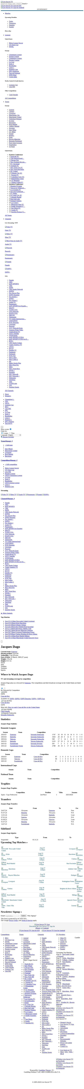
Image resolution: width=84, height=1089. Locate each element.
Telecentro (12, 378)
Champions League (15, 55)
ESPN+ (11, 298)
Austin (27, 1021)
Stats (2, 664)
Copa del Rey (5, 696)
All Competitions (10, 98)
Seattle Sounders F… (18, 206)
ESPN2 (11, 291)
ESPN (11, 287)
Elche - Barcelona (68, 958)
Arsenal (11, 110)
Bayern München (14, 139)
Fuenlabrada (14, 743)
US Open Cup (13, 45)
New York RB (29, 977)
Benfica (11, 135)
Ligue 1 (11, 67)
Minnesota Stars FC (17, 204)
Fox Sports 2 (13, 300)
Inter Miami (28, 966)
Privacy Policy (13, 920)
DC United (14, 171)
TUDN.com (13, 383)
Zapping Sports (14, 387)
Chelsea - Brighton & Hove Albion (65, 977)
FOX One (12, 356)
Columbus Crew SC (17, 177)
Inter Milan (12, 130)
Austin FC (14, 210)
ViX (10, 385)
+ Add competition (11, 464)
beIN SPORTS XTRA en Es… (15, 562)
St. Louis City (29, 1004)
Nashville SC (14, 156)
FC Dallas (13, 193)
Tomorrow (12, 23)
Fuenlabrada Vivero (16, 746)
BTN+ (11, 341)
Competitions (5, 460)
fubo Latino (13, 357)
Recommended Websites (65, 1040)
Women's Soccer (65, 1022)
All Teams (8, 215)
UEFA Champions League (13, 475)
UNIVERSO (13, 321)
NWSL (11, 47)
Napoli (11, 134)
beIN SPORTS (14, 284)
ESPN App (41, 699)
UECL (7, 403)
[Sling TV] (13, 494)
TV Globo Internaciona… (17, 319)
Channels (8, 219)
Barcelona (12, 122)
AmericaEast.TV (14, 332)
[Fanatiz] (39, 494)
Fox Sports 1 (13, 297)
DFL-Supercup (14, 71)
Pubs (61, 1037)
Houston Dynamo (16, 186)
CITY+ (11, 346)
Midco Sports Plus (15, 363)
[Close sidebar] (1, 641)
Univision (12, 324)
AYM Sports (13, 335)
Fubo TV (63, 940)
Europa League (14, 56)
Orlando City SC (16, 173)
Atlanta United (30, 991)
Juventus (12, 128)
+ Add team (8, 445)
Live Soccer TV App (67, 1024)
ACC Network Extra (16, 328)
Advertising (64, 1028)
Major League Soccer (16, 43)
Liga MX (12, 87)
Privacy (62, 1030)
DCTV (11, 348)
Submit (23, 916)
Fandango (12, 352)
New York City (29, 975)
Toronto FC (15, 175)
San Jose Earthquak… (17, 191)
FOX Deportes (14, 322)
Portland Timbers (15, 201)
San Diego (28, 1019)
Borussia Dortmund (15, 141)
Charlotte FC (14, 166)
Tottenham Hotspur (15, 119)
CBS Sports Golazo (15, 343)
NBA (62, 1052)
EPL (6, 410)
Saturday (12, 25)
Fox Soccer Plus (14, 293)
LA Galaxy (14, 203)
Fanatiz (11, 280)
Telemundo (12, 317)
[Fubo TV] (5, 494)
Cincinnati (28, 971)
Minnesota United (31, 1014)
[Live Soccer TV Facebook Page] (65, 1010)
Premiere (12, 372)
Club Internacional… (17, 158)
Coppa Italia (13, 77)
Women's (8, 396)
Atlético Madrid (14, 126)
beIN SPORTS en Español (13, 528)
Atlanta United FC (17, 182)
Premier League (14, 60)
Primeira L (8, 420)
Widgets (62, 1026)
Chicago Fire (14, 160)
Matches (7, 13)
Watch (3, 663)
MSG (11, 367)
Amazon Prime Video (16, 330)
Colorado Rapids (15, 197)
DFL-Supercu (9, 421)
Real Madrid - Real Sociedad (63, 962)
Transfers (4, 668)
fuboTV (11, 308)
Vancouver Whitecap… (18, 188)
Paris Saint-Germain (15, 143)
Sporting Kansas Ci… (18, 212)
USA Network (13, 311)
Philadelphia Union (17, 179)
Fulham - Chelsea (68, 960)
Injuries (3, 670)
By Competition (14, 690)
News (7, 394)
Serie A (11, 64)
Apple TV (12, 302)
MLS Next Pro (14, 365)
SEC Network (13, 374)
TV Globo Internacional (12, 541)
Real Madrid (13, 124)
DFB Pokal (12, 75)
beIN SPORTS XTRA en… (47, 1003)
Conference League (15, 58)
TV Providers (60, 934)
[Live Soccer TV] (7, 2)
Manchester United (15, 117)
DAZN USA (13, 313)
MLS (6, 407)
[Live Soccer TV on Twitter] (65, 1013)
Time (12, 433)
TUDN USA (13, 310)
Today (11, 21)
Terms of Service (27, 920)
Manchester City (14, 115)
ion (10, 361)
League (5, 433)
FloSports (12, 354)
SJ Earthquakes (30, 1001)
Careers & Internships (67, 1033)
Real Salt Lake (15, 199)
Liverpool (12, 113)
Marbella (13, 737)
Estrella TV (12, 350)
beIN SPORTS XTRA (16, 337)
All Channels (9, 390)
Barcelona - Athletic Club (63, 966)
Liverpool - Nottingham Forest (63, 974)
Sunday (11, 27)
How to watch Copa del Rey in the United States (24, 707)
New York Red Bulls (17, 169)
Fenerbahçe (12, 145)
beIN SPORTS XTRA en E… (19, 339)
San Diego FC (15, 208)
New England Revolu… (18, 162)
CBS (10, 286)
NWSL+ (12, 370)
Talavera (13, 739)
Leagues (7, 35)
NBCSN (12, 315)
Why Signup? (31, 916)
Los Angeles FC (15, 190)
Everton (11, 121)
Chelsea (11, 111)
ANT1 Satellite (14, 334)
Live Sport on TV (66, 1050)
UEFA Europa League (12, 483)
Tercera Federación (37, 741)
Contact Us (64, 1046)
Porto (10, 137)
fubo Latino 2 (13, 359)
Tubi (10, 381)
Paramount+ (13, 304)
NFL (66, 1052)
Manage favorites (8, 437)
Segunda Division (36, 743)
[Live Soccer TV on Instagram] (65, 1017)
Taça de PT (8, 423)
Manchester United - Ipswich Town (63, 985)
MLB (62, 1054)
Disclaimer (63, 1032)
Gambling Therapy (45, 1070)
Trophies (3, 666)
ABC (10, 282)
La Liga (11, 62)
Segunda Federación (7, 715)
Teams (7, 102)
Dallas (27, 1003)
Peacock (11, 326)
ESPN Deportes (14, 295)
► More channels (6, 613)
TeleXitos (12, 380)
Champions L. (9, 399)
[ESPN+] (45, 494)
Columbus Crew (30, 984)
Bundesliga (12, 66)
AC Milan (12, 132)
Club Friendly (13, 95)
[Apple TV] (21, 494)
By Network (5, 690)
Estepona (14, 652)
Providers (63, 1035)
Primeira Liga (13, 69)
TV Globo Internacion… (46, 979)
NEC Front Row (14, 369)
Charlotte (28, 973)
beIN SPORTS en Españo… (18, 306)
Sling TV (63, 938)
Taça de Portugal (14, 73)
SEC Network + (14, 376)
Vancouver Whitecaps (27, 996)
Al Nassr (12, 146)
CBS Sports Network (16, 289)
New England (29, 969)
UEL (6, 401)
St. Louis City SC (16, 195)
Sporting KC (29, 1023)
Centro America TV (15, 345)
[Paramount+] (30, 494)
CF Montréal (15, 180)
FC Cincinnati (14, 164)
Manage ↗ (9, 441)
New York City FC (16, 167)
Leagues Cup (13, 85)
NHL (70, 1052)
